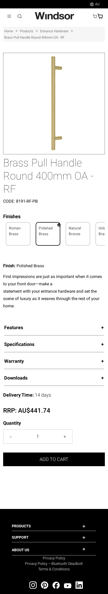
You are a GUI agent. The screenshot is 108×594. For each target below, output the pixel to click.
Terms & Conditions (54, 569)
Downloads (16, 378)
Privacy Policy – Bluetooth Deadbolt (54, 563)
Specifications (19, 344)
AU (97, 4)
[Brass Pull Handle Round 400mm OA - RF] (54, 55)
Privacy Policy (54, 558)
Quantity (12, 423)
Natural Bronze (75, 231)
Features (13, 327)
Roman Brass (15, 231)
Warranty (14, 361)
